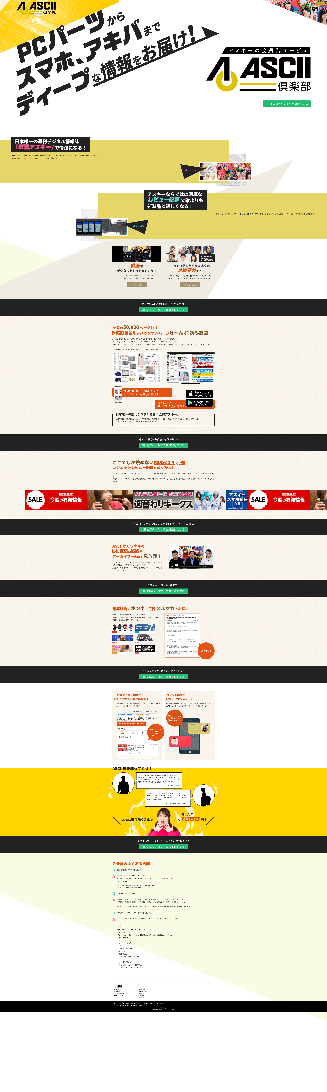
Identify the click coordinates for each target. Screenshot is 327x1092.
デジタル (127, 1003)
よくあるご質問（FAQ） (119, 993)
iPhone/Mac (132, 1003)
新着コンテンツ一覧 (118, 995)
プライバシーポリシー (127, 1005)
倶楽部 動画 (141, 995)
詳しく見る (138, 284)
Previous (8, 500)
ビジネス (119, 1003)
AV (154, 1003)
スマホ (161, 1003)
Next (318, 500)
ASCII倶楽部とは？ (118, 991)
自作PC (146, 1003)
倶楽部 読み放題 (142, 991)
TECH (123, 1003)
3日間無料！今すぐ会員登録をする (287, 104)
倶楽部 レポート (142, 993)
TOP (115, 1003)
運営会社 (135, 1005)
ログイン (321, 3)
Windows (151, 1003)
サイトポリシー (117, 1005)
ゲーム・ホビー (139, 1003)
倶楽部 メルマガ (142, 997)
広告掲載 (140, 1005)
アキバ (157, 1003)
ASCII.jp (163, 1008)
